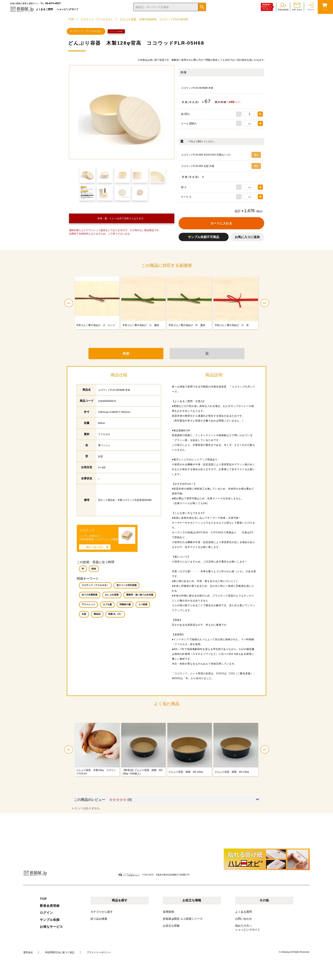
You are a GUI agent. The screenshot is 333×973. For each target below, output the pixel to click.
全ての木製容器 (89, 595)
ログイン (46, 912)
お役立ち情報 (171, 925)
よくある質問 (243, 911)
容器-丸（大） (115, 614)
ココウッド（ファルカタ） (97, 19)
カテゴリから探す (102, 911)
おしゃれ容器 (112, 595)
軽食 (94, 568)
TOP (71, 19)
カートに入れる (221, 223)
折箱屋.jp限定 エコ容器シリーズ (183, 918)
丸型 (84, 614)
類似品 (97, 614)
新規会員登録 (49, 905)
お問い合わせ (243, 918)
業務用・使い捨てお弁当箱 (139, 595)
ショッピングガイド (68, 9)
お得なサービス (51, 926)
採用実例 (168, 911)
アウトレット (88, 604)
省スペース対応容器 (126, 585)
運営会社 (28, 952)
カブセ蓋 (107, 604)
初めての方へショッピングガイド (247, 927)
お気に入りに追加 (247, 237)
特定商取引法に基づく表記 (59, 952)
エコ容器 (142, 604)
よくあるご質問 (44, 9)
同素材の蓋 (125, 604)
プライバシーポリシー (99, 952)
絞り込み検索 (99, 918)
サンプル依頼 (49, 919)
